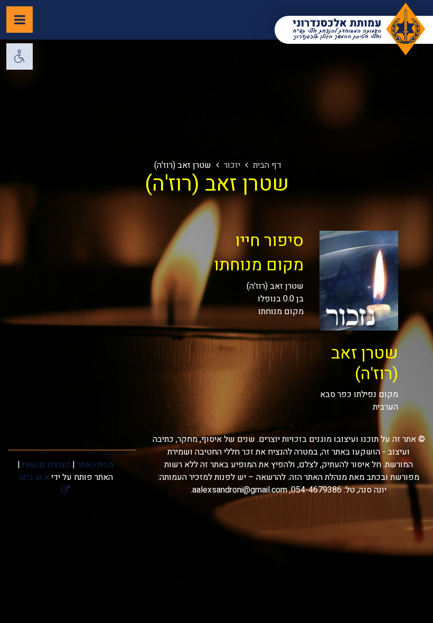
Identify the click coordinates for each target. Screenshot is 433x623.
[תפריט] (19, 19)
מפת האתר (95, 464)
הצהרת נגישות (46, 464)
